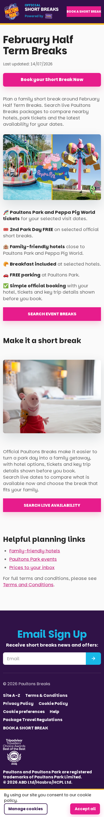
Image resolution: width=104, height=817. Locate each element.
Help (54, 711)
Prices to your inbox (32, 567)
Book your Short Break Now (52, 79)
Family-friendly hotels (34, 551)
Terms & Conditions (46, 695)
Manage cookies (25, 808)
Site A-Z (11, 695)
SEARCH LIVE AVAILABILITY (52, 505)
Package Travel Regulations (32, 720)
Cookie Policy (53, 703)
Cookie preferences (24, 711)
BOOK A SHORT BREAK (84, 12)
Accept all (85, 808)
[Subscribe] (93, 658)
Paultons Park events (33, 559)
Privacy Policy (18, 703)
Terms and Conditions (28, 584)
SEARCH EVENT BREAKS (52, 314)
